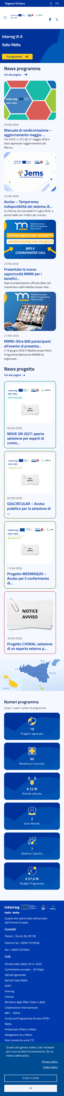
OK (30, 1088)
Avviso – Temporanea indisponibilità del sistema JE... (28, 204)
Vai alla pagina (12, 75)
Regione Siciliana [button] (15, 3)
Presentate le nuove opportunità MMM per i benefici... (23, 273)
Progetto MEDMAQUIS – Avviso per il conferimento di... (28, 578)
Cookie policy (50, 1067)
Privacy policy (50, 1062)
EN (57, 3)
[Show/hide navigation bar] (5, 17)
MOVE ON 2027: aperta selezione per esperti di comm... (25, 438)
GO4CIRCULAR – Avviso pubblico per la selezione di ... (29, 508)
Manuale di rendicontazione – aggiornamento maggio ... (28, 132)
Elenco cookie (30, 1078)
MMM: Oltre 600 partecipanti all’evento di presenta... (27, 343)
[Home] (26, 16)
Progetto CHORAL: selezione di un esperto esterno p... (29, 646)
